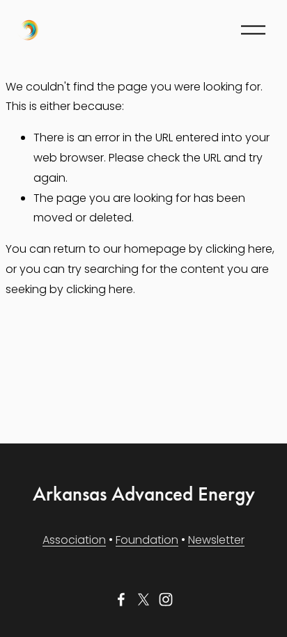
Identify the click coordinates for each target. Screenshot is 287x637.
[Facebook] (121, 599)
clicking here (238, 249)
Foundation (147, 540)
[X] (143, 599)
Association (74, 540)
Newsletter (216, 540)
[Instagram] (166, 599)
